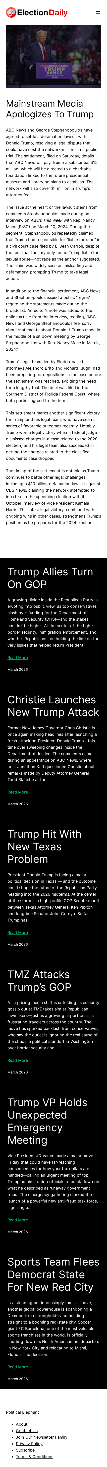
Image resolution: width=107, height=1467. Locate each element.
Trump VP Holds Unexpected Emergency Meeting (47, 1121)
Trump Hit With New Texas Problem (44, 846)
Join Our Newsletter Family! (42, 1437)
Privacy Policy (29, 1443)
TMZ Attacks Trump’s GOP (39, 980)
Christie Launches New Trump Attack (53, 705)
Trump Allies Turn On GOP (50, 577)
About (21, 1424)
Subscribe (25, 1450)
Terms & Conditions (34, 1456)
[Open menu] (98, 12)
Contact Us (27, 1430)
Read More (17, 657)
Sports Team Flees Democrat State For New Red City (53, 1274)
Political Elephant (22, 1412)
